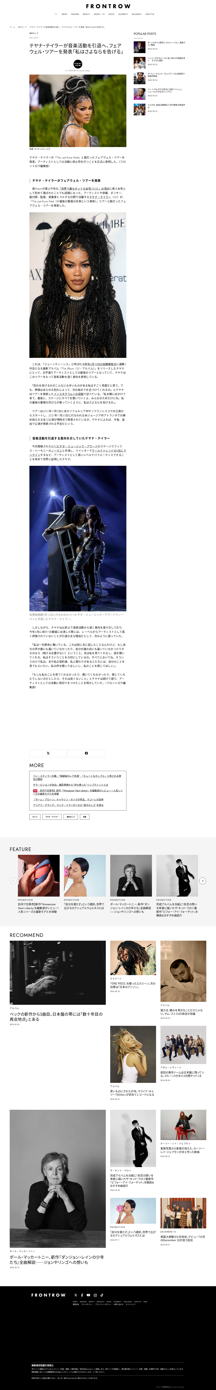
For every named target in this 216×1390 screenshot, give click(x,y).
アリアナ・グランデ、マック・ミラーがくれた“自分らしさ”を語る (68, 805)
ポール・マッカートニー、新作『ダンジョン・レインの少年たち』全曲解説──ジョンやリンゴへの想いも (130, 908)
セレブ (34, 817)
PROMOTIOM (25, 899)
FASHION (75, 14)
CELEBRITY (123, 14)
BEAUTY (86, 14)
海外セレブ (22, 27)
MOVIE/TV (100, 1301)
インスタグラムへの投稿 (69, 394)
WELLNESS (137, 14)
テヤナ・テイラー (100, 197)
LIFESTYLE (149, 14)
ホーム (12, 27)
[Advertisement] (77, 723)
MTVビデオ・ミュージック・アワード (74, 446)
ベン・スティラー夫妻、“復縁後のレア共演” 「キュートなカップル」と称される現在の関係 (77, 777)
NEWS (64, 14)
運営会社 (76, 1304)
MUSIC (111, 14)
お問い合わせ (118, 1304)
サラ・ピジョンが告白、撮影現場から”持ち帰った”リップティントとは (70, 785)
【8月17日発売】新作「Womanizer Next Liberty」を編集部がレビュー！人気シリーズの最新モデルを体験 (78, 792)
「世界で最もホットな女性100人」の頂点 (83, 189)
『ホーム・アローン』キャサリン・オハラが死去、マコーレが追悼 (68, 799)
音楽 (84, 817)
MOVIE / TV (99, 14)
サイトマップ (130, 1304)
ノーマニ (56, 451)
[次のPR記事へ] (202, 880)
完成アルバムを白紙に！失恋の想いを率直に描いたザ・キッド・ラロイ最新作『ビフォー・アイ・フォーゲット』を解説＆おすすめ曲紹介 (177, 909)
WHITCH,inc (166, 1387)
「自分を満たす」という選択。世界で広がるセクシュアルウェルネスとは (84, 906)
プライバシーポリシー (103, 1304)
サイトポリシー (87, 1304)
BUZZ (145, 1301)
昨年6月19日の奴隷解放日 (100, 364)
